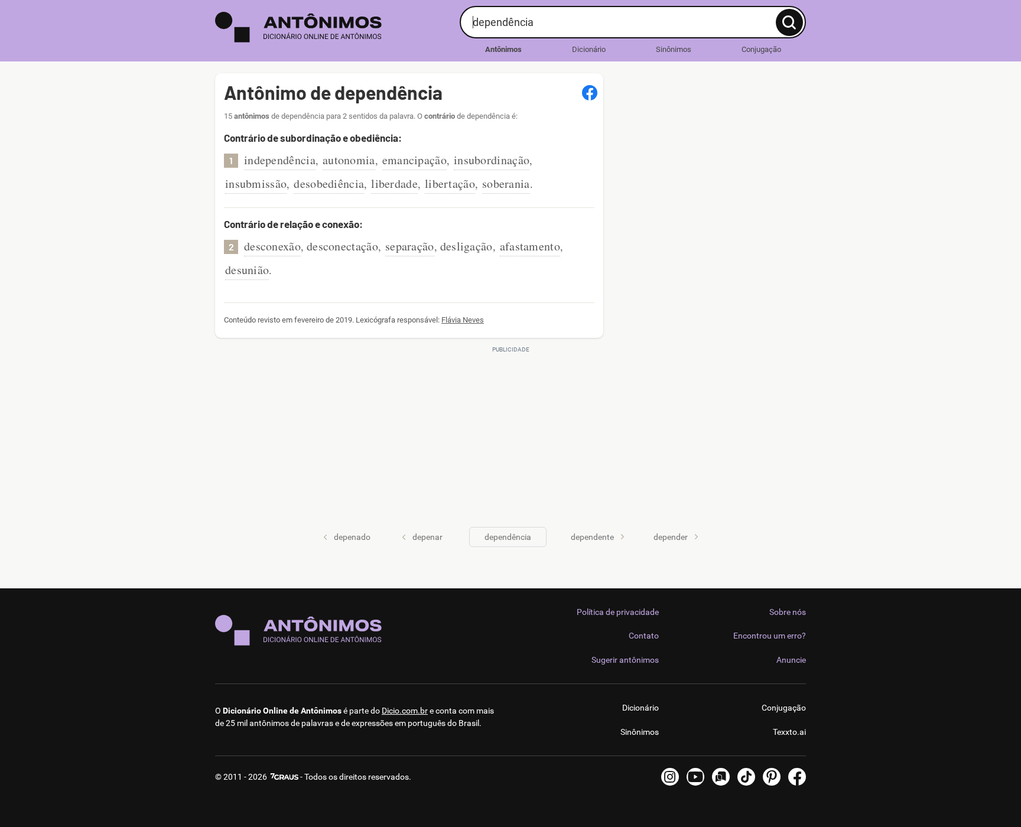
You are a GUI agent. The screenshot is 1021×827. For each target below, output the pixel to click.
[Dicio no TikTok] (746, 777)
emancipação (414, 160)
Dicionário (589, 49)
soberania (506, 183)
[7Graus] (283, 777)
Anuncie (791, 660)
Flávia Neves (462, 319)
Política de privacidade (618, 612)
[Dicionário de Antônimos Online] (333, 27)
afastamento (530, 246)
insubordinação (491, 160)
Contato (644, 635)
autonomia (349, 160)
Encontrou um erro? (769, 635)
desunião (247, 270)
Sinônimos (673, 49)
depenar (427, 537)
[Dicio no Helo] (721, 777)
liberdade (394, 183)
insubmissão (256, 183)
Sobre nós (787, 612)
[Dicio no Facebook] (797, 777)
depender (670, 537)
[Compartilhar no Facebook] (589, 92)
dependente (592, 537)
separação (409, 246)
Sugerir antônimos (625, 660)
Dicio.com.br (405, 710)
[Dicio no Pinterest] (772, 777)
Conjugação (761, 49)
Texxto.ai (789, 732)
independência (280, 160)
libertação (450, 183)
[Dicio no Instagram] (670, 777)
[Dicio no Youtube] (695, 777)
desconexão (272, 246)
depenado (352, 537)
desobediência (329, 183)
